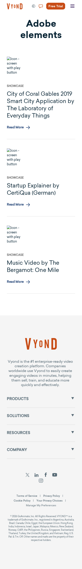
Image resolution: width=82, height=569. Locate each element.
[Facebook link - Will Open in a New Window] (45, 475)
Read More (15, 127)
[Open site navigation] (72, 6)
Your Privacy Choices (49, 500)
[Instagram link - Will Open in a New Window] (41, 481)
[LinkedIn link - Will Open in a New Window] (36, 475)
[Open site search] (13, 23)
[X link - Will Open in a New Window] (27, 475)
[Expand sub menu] (72, 398)
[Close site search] (74, 23)
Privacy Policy (51, 495)
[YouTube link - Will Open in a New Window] (54, 475)
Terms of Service (26, 495)
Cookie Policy (22, 500)
